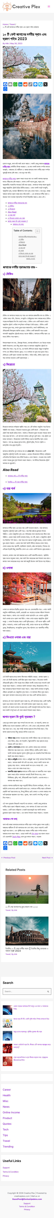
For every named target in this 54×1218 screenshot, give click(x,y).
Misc (5, 1101)
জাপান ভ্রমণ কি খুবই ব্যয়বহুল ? (18, 221)
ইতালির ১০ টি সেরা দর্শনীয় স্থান (17, 482)
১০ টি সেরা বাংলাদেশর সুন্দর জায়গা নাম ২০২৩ (22, 906)
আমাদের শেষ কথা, (18, 224)
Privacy (6, 1176)
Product (7, 1118)
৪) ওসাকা (21, 251)
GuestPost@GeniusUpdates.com (27, 1199)
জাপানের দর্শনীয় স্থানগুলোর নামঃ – (28, 237)
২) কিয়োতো (11, 209)
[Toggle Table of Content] (36, 231)
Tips (5, 1135)
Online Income (11, 1112)
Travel (8, 910)
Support (6, 1168)
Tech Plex (16, 837)
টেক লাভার (35, 834)
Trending (8, 1146)
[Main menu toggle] (48, 6)
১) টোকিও (11, 206)
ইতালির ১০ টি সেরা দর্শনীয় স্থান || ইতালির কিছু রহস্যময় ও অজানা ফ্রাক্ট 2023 (27, 949)
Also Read (12, 212)
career (7, 1089)
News (6, 1106)
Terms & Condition (11, 1172)
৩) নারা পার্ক (11, 215)
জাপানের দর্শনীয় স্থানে (9, 179)
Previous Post (8, 858)
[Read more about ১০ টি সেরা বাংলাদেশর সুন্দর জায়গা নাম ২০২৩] (27, 889)
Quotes (7, 1123)
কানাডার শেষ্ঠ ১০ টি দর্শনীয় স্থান (18, 476)
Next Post (47, 858)
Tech (6, 1129)
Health (7, 1095)
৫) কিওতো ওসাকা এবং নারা (16, 218)
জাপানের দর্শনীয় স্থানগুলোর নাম (17, 203)
